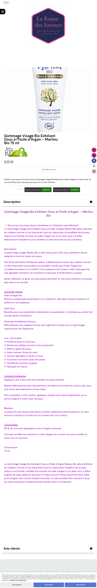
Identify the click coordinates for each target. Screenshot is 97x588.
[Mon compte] (94, 155)
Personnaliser (17, 585)
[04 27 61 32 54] (94, 150)
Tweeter (20, 189)
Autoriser (46, 190)
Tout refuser (49, 585)
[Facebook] (94, 160)
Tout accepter (80, 585)
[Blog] (94, 171)
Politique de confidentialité (18, 580)
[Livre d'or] (94, 166)
